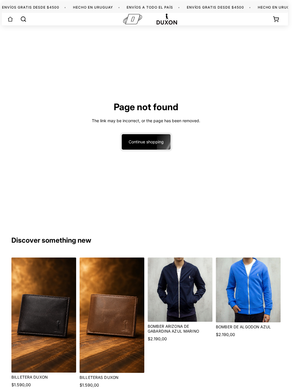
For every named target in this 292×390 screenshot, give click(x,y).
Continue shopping (146, 141)
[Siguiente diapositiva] (206, 289)
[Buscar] (23, 19)
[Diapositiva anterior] (154, 289)
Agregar (140, 363)
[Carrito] (276, 19)
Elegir (208, 312)
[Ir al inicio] (10, 19)
